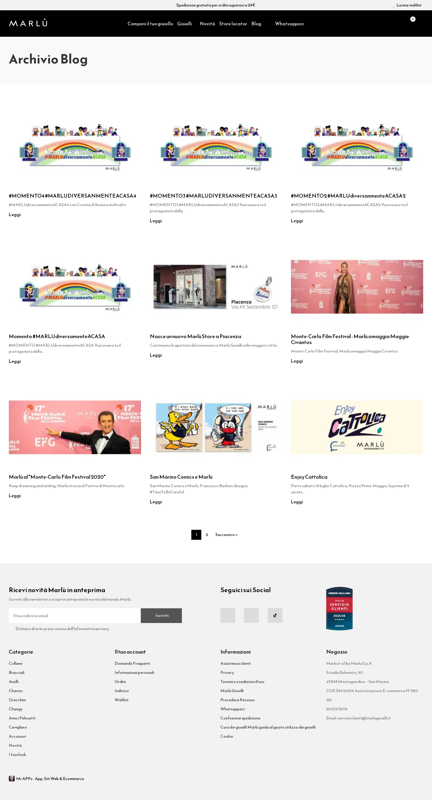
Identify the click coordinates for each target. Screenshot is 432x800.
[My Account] (420, 23)
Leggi (15, 214)
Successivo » (226, 535)
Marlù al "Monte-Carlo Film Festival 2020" (57, 477)
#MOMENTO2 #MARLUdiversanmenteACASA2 (348, 196)
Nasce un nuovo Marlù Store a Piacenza (195, 336)
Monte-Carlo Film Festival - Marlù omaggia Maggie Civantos (350, 339)
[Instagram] (251, 615)
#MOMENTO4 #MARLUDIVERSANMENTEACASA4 (72, 196)
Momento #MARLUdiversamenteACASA (57, 336)
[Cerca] (400, 23)
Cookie (226, 736)
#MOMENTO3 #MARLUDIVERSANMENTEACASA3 (213, 196)
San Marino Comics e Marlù (181, 477)
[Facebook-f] (227, 615)
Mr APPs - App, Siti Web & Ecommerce (50, 779)
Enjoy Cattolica (309, 477)
